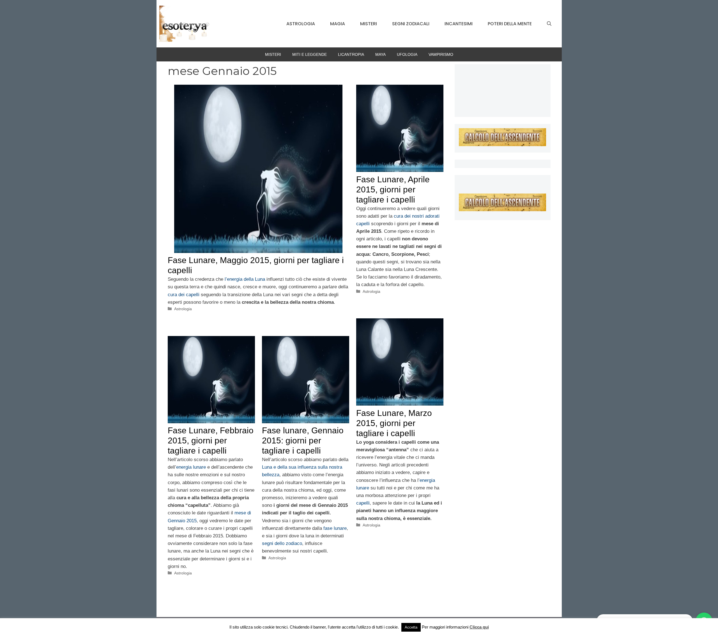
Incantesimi (459, 23)
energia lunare (191, 467)
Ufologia (407, 54)
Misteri (368, 23)
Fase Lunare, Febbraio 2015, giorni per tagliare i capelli (211, 440)
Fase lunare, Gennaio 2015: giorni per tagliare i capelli (303, 440)
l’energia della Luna (245, 279)
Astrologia (300, 23)
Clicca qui (479, 627)
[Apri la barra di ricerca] (549, 24)
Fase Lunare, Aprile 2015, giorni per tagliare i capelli (393, 189)
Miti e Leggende (309, 54)
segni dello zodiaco (282, 543)
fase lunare (335, 528)
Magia (337, 23)
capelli (363, 503)
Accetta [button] (411, 627)
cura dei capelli (183, 294)
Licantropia (351, 54)
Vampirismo (441, 54)
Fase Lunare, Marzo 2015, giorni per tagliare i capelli (394, 423)
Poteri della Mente (510, 23)
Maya (380, 54)
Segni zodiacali (410, 23)
